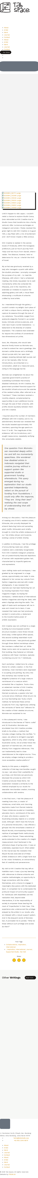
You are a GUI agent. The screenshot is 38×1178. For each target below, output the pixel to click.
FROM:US (12, 1174)
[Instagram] (2, 1146)
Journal (7, 1153)
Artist (6, 1148)
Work (6, 1150)
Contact (7, 1155)
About (6, 1145)
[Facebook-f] (2, 1152)
